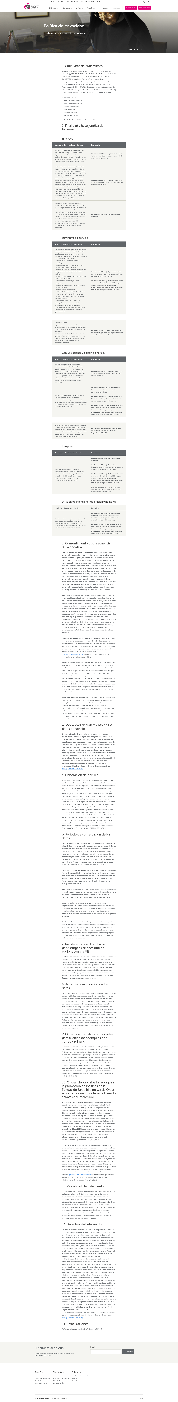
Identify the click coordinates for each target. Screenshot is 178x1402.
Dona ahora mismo (144, 8)
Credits (141, 1398)
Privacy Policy (55, 1398)
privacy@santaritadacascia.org (72, 654)
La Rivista (118, 6)
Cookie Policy (64, 1398)
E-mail (92, 1347)
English (147, 13)
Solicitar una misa (131, 8)
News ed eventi (116, 8)
